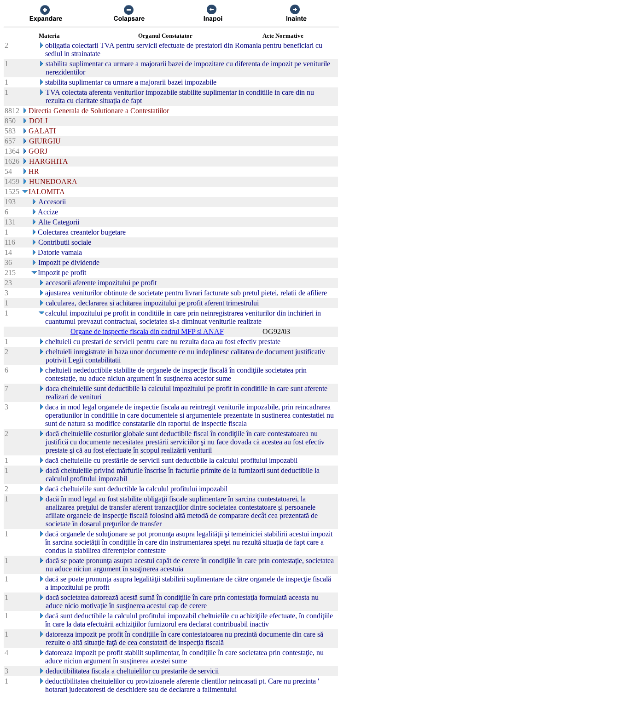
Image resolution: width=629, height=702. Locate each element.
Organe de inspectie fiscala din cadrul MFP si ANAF (147, 331)
